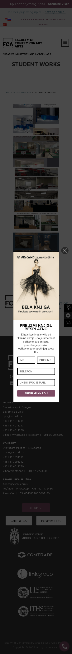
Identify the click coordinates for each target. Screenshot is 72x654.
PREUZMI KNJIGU (36, 393)
